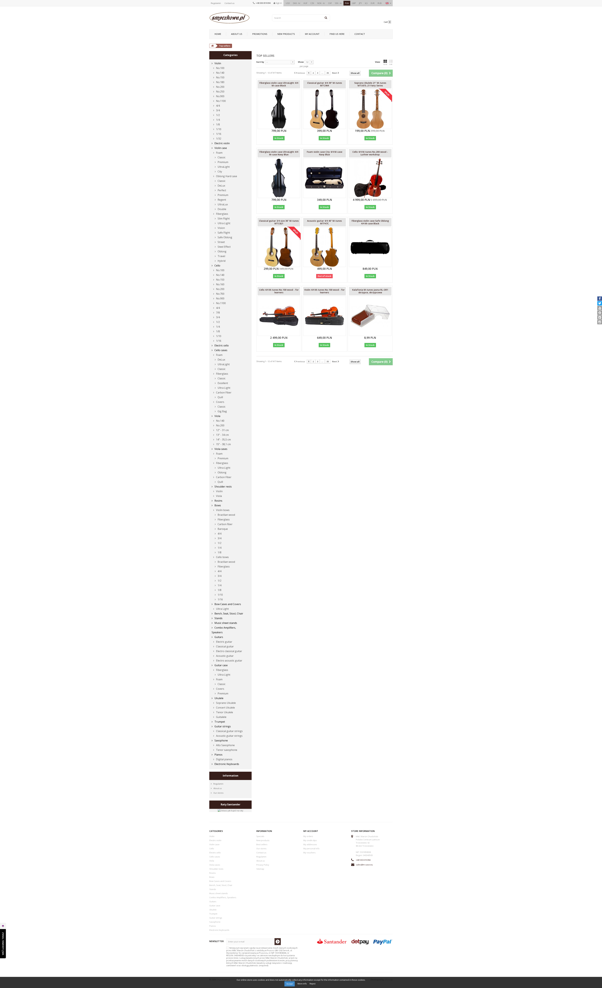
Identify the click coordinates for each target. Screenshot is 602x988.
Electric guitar (223, 641)
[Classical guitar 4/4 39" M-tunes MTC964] (324, 109)
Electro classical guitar (228, 651)
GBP (354, 3)
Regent (221, 199)
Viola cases (220, 449)
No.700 (219, 293)
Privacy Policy (262, 864)
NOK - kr (321, 3)
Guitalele (220, 717)
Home (217, 33)
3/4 (217, 110)
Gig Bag (222, 411)
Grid (385, 64)
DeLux (221, 185)
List (390, 64)
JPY (360, 3)
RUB (380, 3)
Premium (222, 162)
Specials (260, 836)
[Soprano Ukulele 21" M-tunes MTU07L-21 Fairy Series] (370, 109)
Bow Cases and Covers (227, 604)
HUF (305, 3)
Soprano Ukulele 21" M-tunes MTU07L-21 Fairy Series (370, 84)
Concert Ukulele (225, 707)
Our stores (218, 792)
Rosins (218, 500)
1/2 (217, 115)
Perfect (221, 190)
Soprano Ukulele (225, 703)
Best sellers (261, 844)
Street (221, 242)
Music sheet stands (225, 623)
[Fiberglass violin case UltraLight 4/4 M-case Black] (279, 109)
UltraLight (223, 167)
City (219, 171)
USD (288, 3)
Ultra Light (223, 223)
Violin (217, 63)
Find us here (337, 33)
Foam (218, 152)
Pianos (218, 754)
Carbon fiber (224, 524)
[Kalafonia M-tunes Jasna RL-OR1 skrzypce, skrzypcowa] (370, 316)
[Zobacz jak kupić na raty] (230, 810)
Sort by (260, 62)
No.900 (219, 96)
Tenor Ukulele (224, 712)
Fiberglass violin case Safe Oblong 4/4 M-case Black (370, 222)
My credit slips (310, 840)
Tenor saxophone (226, 750)
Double (221, 209)
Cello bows (222, 557)
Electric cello (221, 345)
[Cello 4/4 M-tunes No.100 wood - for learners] (279, 316)
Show (301, 62)
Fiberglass (221, 214)
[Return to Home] (212, 46)
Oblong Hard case (226, 176)
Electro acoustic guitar (228, 660)
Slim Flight (223, 218)
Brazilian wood (226, 514)
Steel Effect (224, 246)
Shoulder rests (223, 486)
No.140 (219, 72)
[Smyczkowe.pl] (238, 18)
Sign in (278, 3)
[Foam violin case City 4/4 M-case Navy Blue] (324, 178)
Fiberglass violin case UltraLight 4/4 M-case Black (278, 84)
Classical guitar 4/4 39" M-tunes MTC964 (324, 84)
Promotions (259, 33)
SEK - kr (338, 3)
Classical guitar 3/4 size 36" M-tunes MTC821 (279, 222)
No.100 (219, 68)
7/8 (217, 312)
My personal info (311, 848)
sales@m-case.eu (364, 864)
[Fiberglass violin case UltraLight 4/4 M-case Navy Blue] (279, 178)
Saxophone (221, 740)
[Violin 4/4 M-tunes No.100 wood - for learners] (324, 316)
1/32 (218, 138)
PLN (347, 3)
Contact (359, 33)
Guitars (218, 637)
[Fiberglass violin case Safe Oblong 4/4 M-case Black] (370, 247)
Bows (217, 505)
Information (230, 775)
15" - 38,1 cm (223, 444)
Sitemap (260, 868)
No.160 (219, 284)
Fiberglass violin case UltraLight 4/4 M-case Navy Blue (278, 153)
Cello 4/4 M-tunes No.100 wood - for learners (279, 291)
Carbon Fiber (223, 392)
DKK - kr (296, 3)
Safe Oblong (224, 237)
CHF (330, 3)
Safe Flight (223, 232)
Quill (220, 397)
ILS (366, 3)
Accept (289, 983)
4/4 (217, 105)
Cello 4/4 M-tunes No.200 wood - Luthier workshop (370, 153)
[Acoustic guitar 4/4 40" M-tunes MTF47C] (324, 247)
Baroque (222, 529)
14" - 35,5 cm (223, 439)
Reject (312, 983)
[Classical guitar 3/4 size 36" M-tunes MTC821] (279, 247)
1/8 (217, 124)
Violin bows (222, 510)
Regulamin (216, 3)
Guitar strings (222, 726)
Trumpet (219, 721)
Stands (218, 618)
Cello (217, 265)
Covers (219, 402)
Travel (221, 256)
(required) (262, 956)
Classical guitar (224, 646)
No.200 (219, 87)
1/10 (218, 129)
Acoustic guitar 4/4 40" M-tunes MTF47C (324, 222)
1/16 (218, 134)
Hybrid (221, 261)
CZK (312, 3)
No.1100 (220, 101)
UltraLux (222, 204)
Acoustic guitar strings (229, 736)
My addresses (310, 844)
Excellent (222, 383)
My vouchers (309, 852)
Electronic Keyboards (226, 764)
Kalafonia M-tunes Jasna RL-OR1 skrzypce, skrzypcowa (370, 291)
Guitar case (221, 665)
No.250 (219, 91)
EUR (373, 3)
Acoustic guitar (224, 656)
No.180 (219, 82)
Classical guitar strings (229, 731)
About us (236, 33)
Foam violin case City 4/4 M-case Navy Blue (324, 153)
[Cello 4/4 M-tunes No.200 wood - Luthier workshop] (370, 178)
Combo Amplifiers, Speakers (224, 630)
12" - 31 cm (222, 430)
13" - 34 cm (222, 435)
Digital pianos (223, 759)
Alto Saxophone (225, 745)
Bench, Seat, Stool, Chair (228, 613)
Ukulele (218, 698)
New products (286, 33)
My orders (308, 836)
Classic (221, 157)
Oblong (221, 251)
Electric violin (222, 143)
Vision (221, 228)
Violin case (220, 148)
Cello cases (220, 350)
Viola (217, 416)
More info (302, 983)
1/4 (217, 119)
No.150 (219, 77)
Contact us (229, 3)
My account (312, 33)
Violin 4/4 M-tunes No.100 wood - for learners (324, 291)
